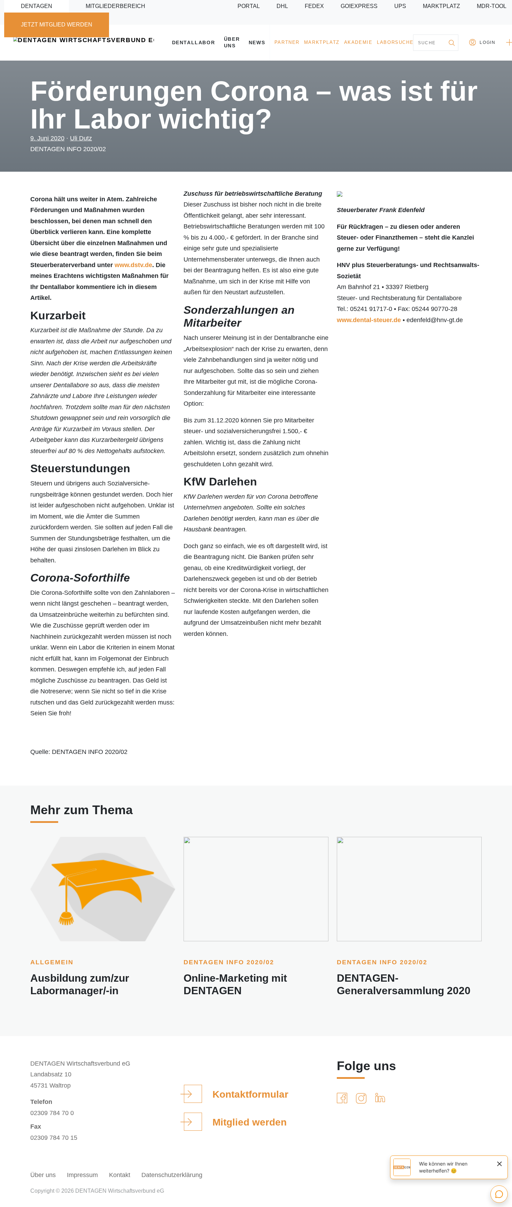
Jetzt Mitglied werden (56, 25)
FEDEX (314, 6)
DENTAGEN (36, 6)
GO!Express (359, 6)
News (257, 42)
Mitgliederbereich (115, 6)
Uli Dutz (81, 138)
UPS (400, 6)
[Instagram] (363, 1098)
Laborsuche (395, 42)
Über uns (232, 42)
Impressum (82, 1174)
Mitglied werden (249, 1122)
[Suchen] (451, 42)
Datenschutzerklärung (171, 1174)
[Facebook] (343, 1098)
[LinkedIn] (381, 1098)
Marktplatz (441, 6)
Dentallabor (193, 42)
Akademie (358, 42)
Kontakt (119, 1174)
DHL (282, 6)
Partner (287, 42)
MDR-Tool (491, 6)
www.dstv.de (133, 265)
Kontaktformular (250, 1094)
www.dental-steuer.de (369, 320)
